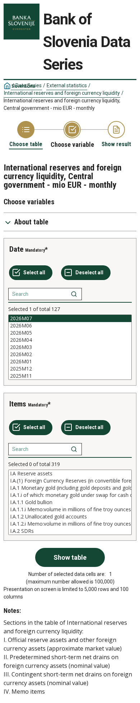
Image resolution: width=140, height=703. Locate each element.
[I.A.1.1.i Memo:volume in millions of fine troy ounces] (70, 509)
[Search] (74, 294)
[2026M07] (70, 318)
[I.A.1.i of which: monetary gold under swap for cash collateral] (70, 495)
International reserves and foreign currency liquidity (62, 93)
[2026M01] (70, 361)
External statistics (67, 85)
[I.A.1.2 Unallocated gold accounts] (70, 516)
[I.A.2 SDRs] (70, 531)
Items (17, 404)
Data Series (28, 85)
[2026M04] (70, 340)
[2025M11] (70, 376)
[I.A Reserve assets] (70, 473)
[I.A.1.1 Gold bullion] (70, 502)
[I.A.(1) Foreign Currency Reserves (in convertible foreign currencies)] (70, 480)
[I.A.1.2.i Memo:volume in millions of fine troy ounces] (70, 523)
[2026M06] (70, 325)
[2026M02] (70, 354)
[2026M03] (70, 347)
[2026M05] (70, 332)
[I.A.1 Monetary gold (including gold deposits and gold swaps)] (70, 488)
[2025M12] (70, 368)
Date (16, 249)
